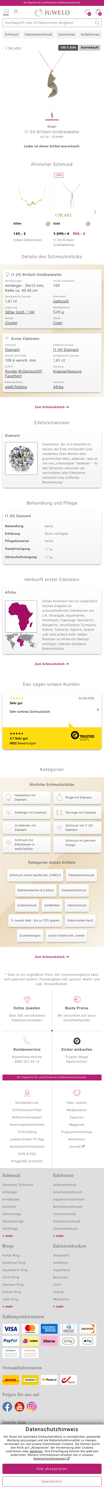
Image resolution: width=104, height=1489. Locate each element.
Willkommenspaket (27, 1117)
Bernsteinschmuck (67, 1207)
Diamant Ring (13, 1285)
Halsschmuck (77, 905)
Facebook (7, 1407)
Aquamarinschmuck (69, 1199)
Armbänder (11, 1199)
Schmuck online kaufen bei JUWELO (35, 875)
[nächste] (94, 211)
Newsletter (76, 1139)
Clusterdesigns (30, 936)
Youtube (19, 1407)
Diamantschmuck (74, 890)
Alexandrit (61, 1255)
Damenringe (12, 1214)
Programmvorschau (76, 1132)
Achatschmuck (65, 1185)
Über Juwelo (77, 1103)
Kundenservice (27, 1103)
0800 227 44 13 (27, 1061)
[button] (6, 12)
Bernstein (60, 1277)
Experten (77, 1117)
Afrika (58, 387)
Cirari (58, 323)
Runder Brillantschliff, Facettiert (24, 374)
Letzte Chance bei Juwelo (66, 936)
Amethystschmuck (67, 1192)
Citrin (57, 1285)
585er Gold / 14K (20, 312)
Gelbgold (61, 301)
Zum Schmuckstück (50, 407)
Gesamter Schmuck (17, 1185)
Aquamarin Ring (15, 1270)
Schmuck (12, 34)
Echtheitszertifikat (27, 1110)
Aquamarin (61, 1270)
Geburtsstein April (80, 920)
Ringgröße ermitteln (27, 1161)
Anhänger (9, 1192)
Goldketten (52, 905)
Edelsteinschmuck (38, 34)
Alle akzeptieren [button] (52, 1469)
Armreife (9, 1207)
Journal (75, 1146)
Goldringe (10, 1229)
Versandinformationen (27, 1146)
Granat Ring (11, 1292)
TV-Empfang (27, 1132)
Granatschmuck (65, 1229)
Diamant (12, 350)
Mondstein (61, 1299)
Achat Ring (11, 1255)
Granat (58, 1292)
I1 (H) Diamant (66, 350)
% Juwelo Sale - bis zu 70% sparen (35, 920)
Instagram (32, 1407)
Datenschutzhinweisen (49, 1459)
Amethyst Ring (13, 1263)
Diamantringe (13, 1221)
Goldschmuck (27, 905)
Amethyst (60, 1263)
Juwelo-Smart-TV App (27, 1139)
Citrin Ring (10, 1277)
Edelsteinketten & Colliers (36, 890)
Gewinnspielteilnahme (27, 1125)
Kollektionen (90, 34)
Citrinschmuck (64, 1214)
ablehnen (36, 1451)
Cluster (11, 323)
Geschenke (66, 34)
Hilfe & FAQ (27, 1154)
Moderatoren (77, 1110)
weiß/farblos (16, 387)
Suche (97, 23)
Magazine (76, 1125)
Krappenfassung (67, 371)
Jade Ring (10, 1299)
